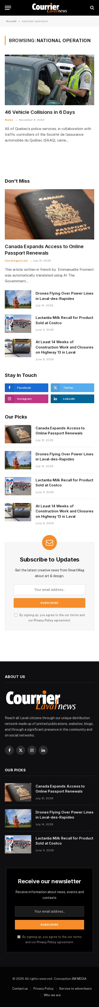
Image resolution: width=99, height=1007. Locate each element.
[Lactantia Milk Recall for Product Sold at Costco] (18, 324)
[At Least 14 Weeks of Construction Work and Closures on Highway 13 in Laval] (18, 348)
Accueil (11, 21)
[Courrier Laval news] (49, 7)
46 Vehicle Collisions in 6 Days (40, 112)
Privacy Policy (43, 620)
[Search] (91, 7)
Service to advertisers (75, 988)
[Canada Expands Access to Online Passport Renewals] (49, 214)
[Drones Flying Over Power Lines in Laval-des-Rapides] (18, 299)
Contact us (20, 988)
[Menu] (8, 7)
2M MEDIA (79, 979)
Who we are (52, 995)
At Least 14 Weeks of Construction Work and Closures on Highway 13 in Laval (64, 347)
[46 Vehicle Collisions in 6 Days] (49, 80)
